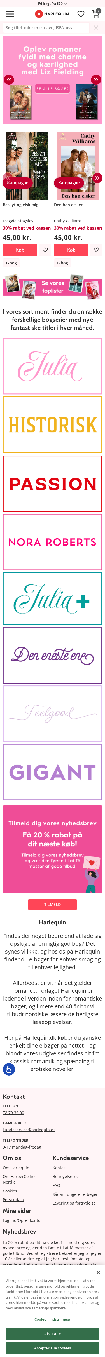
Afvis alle (52, 1333)
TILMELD (52, 904)
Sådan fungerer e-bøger (75, 1194)
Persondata (13, 1199)
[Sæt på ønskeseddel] (45, 250)
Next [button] (96, 80)
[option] (52, 80)
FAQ (56, 1185)
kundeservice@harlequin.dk (29, 1129)
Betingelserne (66, 1176)
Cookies (10, 1191)
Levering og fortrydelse (74, 1203)
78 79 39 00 (13, 1112)
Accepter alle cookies (52, 1348)
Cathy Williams (68, 221)
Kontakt (60, 1167)
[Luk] (98, 1272)
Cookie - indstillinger (52, 1319)
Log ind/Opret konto (21, 1220)
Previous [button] (9, 80)
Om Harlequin (16, 1167)
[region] (52, 1311)
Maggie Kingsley (18, 221)
